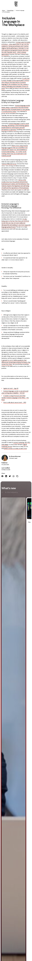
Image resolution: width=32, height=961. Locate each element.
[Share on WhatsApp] (13, 476)
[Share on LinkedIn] (6, 476)
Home (3, 10)
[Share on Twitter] (10, 476)
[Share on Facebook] (2, 476)
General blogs (10, 10)
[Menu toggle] (29, 3)
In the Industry (11, 492)
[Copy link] (17, 476)
